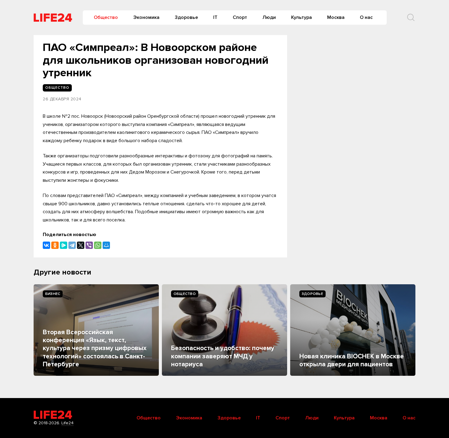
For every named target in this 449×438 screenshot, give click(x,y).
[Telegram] (72, 245)
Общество (106, 17)
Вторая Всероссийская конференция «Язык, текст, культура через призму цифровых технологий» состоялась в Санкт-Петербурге (95, 348)
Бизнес (52, 294)
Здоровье (186, 17)
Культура (301, 17)
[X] (80, 245)
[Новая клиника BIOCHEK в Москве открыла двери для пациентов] (352, 330)
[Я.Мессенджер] (63, 245)
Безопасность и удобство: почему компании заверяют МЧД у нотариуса (222, 356)
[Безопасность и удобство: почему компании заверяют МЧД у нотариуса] (224, 330)
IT (215, 17)
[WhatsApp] (97, 245)
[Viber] (89, 245)
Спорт (240, 17)
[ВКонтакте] (46, 245)
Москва (336, 17)
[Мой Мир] (106, 245)
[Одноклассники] (55, 245)
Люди (269, 17)
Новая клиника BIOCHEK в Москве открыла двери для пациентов (351, 360)
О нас (366, 17)
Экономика (146, 17)
